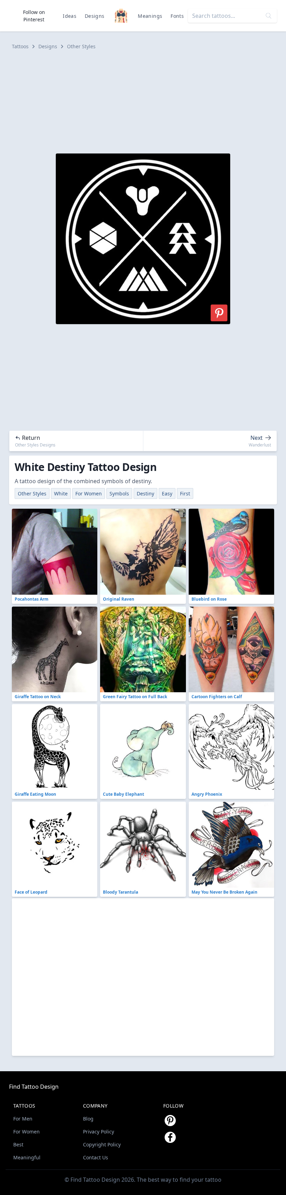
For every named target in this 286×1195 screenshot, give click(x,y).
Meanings (150, 16)
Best (18, 1144)
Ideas (69, 16)
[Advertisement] (143, 102)
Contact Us (95, 1157)
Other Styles (81, 46)
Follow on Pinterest (34, 16)
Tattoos (20, 46)
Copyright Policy (102, 1144)
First (185, 493)
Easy (167, 493)
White (61, 493)
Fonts (177, 16)
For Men (22, 1118)
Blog (88, 1118)
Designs (94, 16)
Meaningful (26, 1157)
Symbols (119, 493)
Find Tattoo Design (34, 1086)
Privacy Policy (98, 1131)
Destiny (145, 493)
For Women (88, 493)
